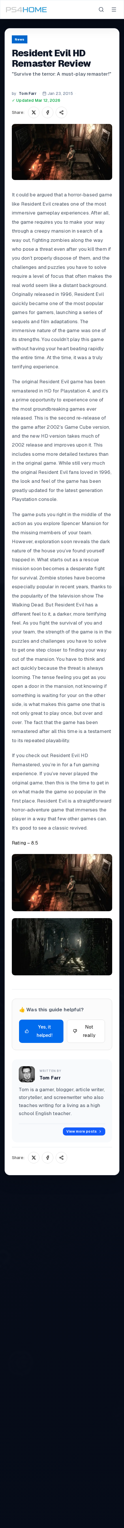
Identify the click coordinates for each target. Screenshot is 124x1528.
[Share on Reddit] (61, 112)
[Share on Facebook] (47, 112)
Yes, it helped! (44, 1031)
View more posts (81, 1131)
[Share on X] (34, 112)
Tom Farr (28, 93)
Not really (89, 1031)
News (20, 39)
